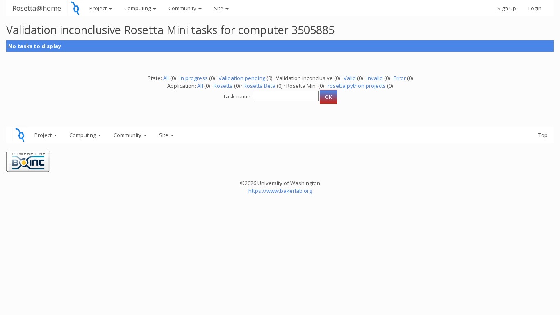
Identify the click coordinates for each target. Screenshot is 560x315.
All (166, 78)
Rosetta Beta (259, 85)
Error (400, 78)
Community (183, 8)
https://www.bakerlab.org (280, 190)
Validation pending (242, 78)
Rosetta (223, 85)
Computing (138, 8)
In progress (194, 78)
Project (98, 8)
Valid (350, 78)
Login (535, 8)
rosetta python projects (357, 85)
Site (219, 8)
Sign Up (506, 8)
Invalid (375, 78)
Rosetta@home (36, 8)
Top (543, 135)
